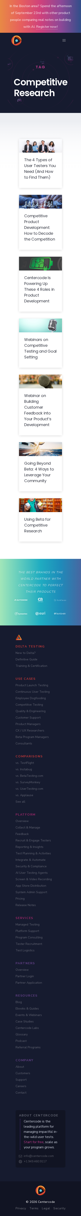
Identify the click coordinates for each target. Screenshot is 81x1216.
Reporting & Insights (29, 847)
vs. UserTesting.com (29, 789)
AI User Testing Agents (32, 873)
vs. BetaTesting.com (29, 776)
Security (59, 1208)
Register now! (47, 26)
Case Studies (25, 1021)
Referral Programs (28, 1047)
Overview (22, 821)
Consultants (24, 743)
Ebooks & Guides (27, 1009)
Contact (21, 1093)
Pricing (20, 899)
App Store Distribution (31, 886)
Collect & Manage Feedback (28, 830)
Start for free (34, 1142)
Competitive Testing (29, 705)
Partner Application (29, 983)
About (20, 1067)
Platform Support (27, 931)
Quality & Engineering (31, 711)
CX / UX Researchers (30, 730)
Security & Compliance (31, 866)
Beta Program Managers (32, 737)
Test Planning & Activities (33, 853)
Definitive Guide (26, 659)
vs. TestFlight (25, 763)
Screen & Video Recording (34, 879)
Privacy (21, 1208)
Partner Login (25, 976)
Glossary (22, 1034)
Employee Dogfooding (31, 698)
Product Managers (28, 724)
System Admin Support (31, 892)
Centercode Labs (27, 1028)
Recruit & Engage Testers (33, 840)
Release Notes (26, 905)
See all (20, 802)
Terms (34, 1208)
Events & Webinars (29, 1015)
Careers (21, 1086)
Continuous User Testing (33, 692)
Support (21, 1080)
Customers (23, 1073)
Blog (19, 1002)
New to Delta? (25, 653)
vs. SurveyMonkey (28, 782)
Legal (46, 1208)
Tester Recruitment (29, 944)
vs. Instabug (24, 769)
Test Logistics (25, 950)
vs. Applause (24, 795)
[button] (64, 40)
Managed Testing (28, 924)
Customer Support (28, 718)
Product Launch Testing (32, 685)
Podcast (21, 1041)
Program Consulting (29, 937)
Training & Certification (31, 666)
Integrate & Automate (31, 860)
